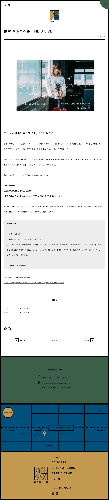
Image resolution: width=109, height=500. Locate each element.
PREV (22, 340)
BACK (54, 340)
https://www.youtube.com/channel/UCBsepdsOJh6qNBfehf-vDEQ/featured (34, 282)
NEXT (86, 340)
